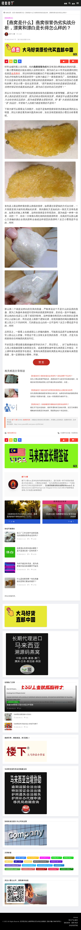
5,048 (20, 34)
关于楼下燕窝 (20, 858)
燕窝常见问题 (65, 433)
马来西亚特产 (58, 865)
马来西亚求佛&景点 (29, 865)
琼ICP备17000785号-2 (54, 921)
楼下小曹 (12, 34)
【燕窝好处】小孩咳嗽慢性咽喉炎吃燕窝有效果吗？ (49, 404)
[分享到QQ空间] (11, 61)
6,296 (34, 569)
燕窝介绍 (8, 861)
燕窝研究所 (26, 420)
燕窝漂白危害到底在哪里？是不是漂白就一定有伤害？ (27, 549)
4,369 (34, 539)
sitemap (75, 917)
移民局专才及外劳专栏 (41, 861)
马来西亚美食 (53, 869)
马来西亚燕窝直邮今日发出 (22, 714)
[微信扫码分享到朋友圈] (15, 61)
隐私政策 (67, 923)
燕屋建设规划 (68, 858)
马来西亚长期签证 (67, 869)
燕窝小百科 (18, 861)
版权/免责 (75, 923)
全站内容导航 (73, 925)
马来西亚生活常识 (28, 869)
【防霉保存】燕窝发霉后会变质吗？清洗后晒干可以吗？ (51, 376)
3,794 (34, 585)
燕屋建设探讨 (56, 858)
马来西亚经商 (41, 869)
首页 (13, 12)
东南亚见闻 (9, 858)
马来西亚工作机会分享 (12, 865)
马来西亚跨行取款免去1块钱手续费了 (26, 724)
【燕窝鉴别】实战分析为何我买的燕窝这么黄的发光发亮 (51, 390)
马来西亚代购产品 (56, 861)
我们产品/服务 (73, 920)
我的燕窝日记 (20, 12)
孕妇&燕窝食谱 (33, 858)
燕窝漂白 (75, 433)
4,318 (34, 554)
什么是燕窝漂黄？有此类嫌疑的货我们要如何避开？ (27, 580)
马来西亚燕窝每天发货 (45, 865)
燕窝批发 (28, 861)
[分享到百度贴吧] (20, 61)
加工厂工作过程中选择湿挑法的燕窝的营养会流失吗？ (27, 534)
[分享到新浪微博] (6, 61)
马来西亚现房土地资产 (12, 869)
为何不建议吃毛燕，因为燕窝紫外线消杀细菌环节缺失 (27, 565)
